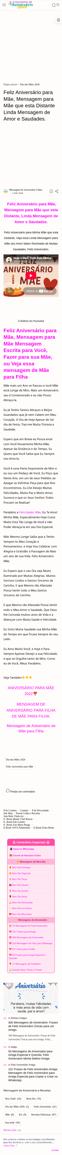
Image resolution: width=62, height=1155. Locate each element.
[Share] (57, 191)
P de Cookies (10, 810)
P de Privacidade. (40, 810)
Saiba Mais (9, 1145)
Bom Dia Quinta (20, 891)
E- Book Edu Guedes (14, 822)
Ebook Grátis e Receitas (28, 813)
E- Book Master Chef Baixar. (18, 819)
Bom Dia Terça (19, 879)
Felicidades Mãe (30, 512)
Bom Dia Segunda (21, 873)
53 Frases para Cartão (23, 949)
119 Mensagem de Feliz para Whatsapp (32, 943)
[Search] (54, 5)
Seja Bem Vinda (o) (13, 816)
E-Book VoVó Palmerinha (16, 827)
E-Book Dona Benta (43, 827)
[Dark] (58, 5)
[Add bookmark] (51, 191)
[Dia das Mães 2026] (15, 760)
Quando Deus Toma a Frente (27, 969)
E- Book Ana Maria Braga (17, 824)
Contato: (24, 810)
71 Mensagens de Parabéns (26, 964)
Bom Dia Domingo (21, 867)
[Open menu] (4, 5)
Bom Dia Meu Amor (22, 914)
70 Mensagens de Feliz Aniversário (30, 925)
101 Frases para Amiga (24, 931)
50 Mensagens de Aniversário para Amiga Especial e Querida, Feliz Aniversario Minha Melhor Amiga (30, 1055)
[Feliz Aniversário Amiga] (23, 1065)
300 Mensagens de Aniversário (27, 937)
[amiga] (14, 1047)
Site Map (8, 813)
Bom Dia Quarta (20, 885)
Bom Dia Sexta (19, 896)
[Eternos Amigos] (19, 1018)
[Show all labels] (12, 1130)
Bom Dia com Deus (22, 908)
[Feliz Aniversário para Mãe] (19, 767)
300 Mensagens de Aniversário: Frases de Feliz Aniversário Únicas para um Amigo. (33, 1026)
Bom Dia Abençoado (22, 902)
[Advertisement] (31, 45)
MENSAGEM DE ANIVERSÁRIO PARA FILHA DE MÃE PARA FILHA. (31, 710)
